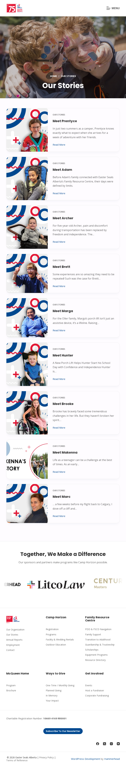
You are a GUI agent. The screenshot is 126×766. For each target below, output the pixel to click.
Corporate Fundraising (97, 695)
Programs (51, 634)
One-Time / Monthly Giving (60, 685)
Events (88, 685)
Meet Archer (63, 218)
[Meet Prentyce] (27, 130)
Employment (13, 644)
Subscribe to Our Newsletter (63, 731)
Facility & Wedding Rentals (60, 639)
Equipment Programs (96, 654)
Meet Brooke (63, 404)
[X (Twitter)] (104, 743)
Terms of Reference (17, 760)
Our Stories (59, 114)
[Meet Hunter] (27, 364)
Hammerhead (112, 758)
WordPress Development (85, 758)
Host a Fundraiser (94, 690)
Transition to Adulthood (97, 639)
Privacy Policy (46, 757)
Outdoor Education (56, 644)
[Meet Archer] (27, 227)
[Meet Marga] (27, 317)
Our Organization (15, 629)
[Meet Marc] (27, 503)
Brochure (11, 690)
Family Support (93, 634)
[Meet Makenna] (27, 459)
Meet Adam (62, 169)
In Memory (51, 695)
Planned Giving (53, 690)
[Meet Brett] (27, 273)
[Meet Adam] (27, 178)
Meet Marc (62, 496)
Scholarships (91, 649)
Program (11, 685)
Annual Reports (14, 639)
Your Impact (52, 700)
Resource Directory (95, 660)
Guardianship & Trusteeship (100, 644)
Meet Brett (61, 266)
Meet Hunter (63, 355)
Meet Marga (63, 311)
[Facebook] (97, 743)
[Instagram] (111, 743)
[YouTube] (118, 743)
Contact (10, 650)
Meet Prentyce (65, 121)
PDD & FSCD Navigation (98, 629)
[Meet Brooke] (27, 413)
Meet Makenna (65, 452)
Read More (59, 145)
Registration (52, 629)
